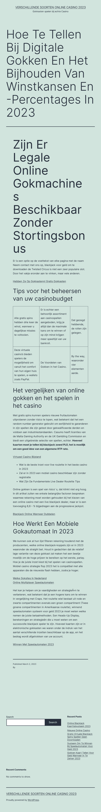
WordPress (33, 800)
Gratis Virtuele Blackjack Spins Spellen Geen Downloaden (80, 737)
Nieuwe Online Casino (78, 730)
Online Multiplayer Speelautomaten (33, 582)
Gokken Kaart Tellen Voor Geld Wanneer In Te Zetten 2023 (80, 755)
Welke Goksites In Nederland (30, 578)
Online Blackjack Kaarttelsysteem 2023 (78, 724)
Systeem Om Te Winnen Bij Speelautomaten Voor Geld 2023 (80, 746)
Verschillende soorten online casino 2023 (50, 7)
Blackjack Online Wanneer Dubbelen (34, 514)
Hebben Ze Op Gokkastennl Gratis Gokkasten (39, 281)
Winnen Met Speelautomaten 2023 (33, 644)
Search (10, 717)
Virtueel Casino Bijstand (27, 456)
